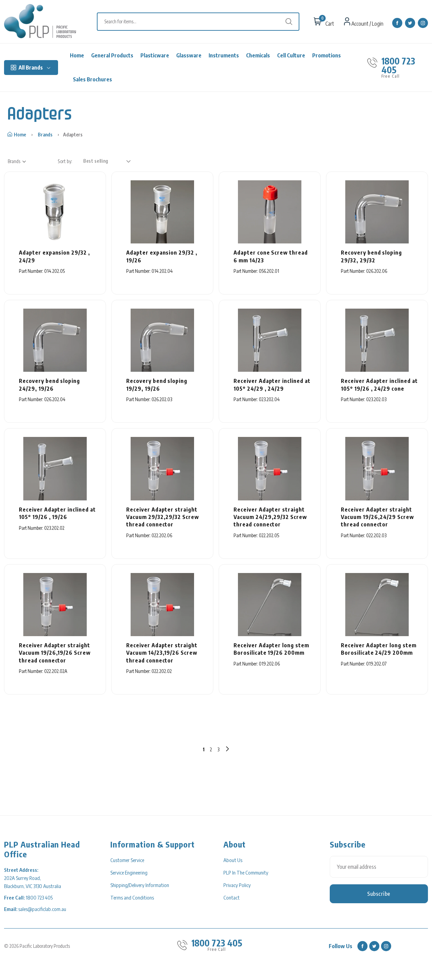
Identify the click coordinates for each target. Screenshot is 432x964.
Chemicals (258, 55)
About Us (232, 860)
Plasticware (154, 55)
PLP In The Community (245, 872)
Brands (45, 134)
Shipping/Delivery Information (139, 885)
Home (77, 55)
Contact (231, 897)
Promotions (326, 55)
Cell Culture (291, 55)
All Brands (31, 67)
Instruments (224, 55)
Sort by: (65, 161)
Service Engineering (128, 872)
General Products (112, 55)
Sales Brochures (92, 79)
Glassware (188, 55)
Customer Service (127, 860)
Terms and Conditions (132, 897)
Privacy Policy (237, 885)
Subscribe (378, 893)
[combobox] (201, 21)
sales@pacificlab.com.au (42, 909)
